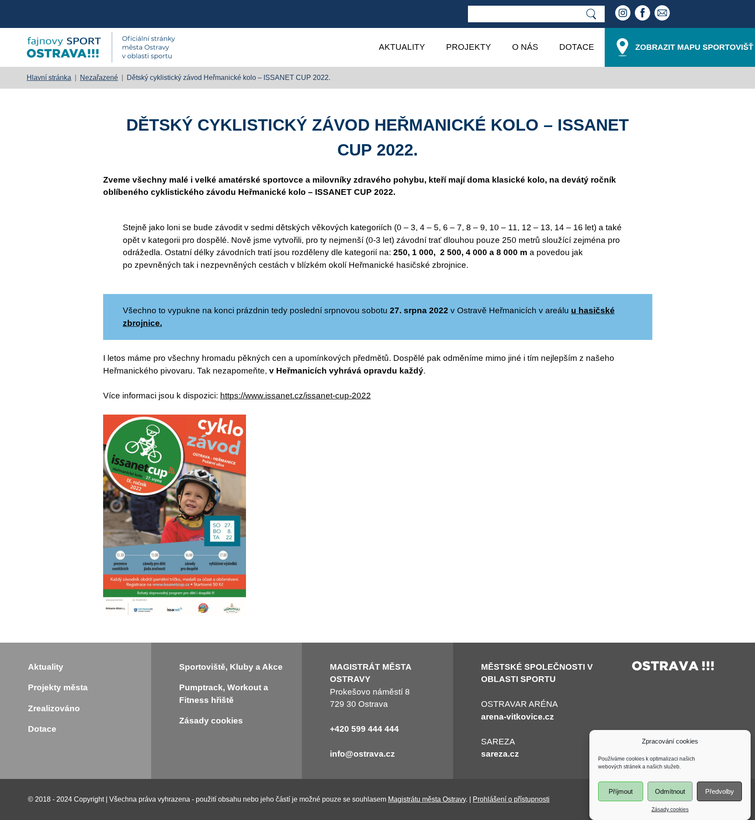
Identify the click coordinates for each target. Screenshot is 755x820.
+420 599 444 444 (364, 729)
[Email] (663, 14)
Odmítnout (670, 791)
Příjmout (621, 791)
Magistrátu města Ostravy (427, 799)
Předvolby (719, 791)
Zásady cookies (670, 809)
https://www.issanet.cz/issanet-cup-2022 (295, 395)
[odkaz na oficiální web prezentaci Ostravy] (673, 667)
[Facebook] (643, 14)
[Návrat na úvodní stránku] (101, 47)
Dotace (576, 47)
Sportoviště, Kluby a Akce (231, 666)
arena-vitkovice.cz (517, 716)
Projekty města (58, 687)
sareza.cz (500, 753)
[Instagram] (624, 14)
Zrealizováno (54, 708)
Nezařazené (99, 77)
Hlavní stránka (49, 77)
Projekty (468, 47)
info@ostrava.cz (362, 753)
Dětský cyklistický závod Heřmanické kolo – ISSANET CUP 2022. (228, 77)
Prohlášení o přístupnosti (511, 799)
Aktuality (402, 47)
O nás (525, 47)
